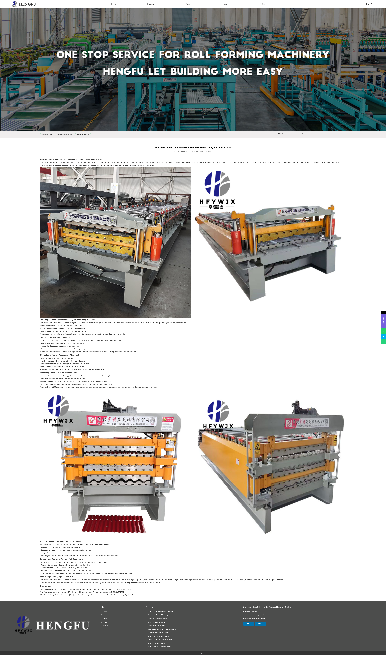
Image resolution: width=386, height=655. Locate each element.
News (225, 4)
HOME (280, 134)
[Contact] (367, 4)
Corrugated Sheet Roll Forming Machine (160, 615)
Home (113, 4)
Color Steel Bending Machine (157, 622)
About (188, 4)
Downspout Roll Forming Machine (158, 632)
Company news (47, 134)
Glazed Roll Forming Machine (157, 618)
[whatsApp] (383, 331)
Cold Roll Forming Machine (156, 643)
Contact (262, 4)
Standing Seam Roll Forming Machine (160, 639)
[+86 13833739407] (383, 341)
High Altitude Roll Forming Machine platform (162, 629)
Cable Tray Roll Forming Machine (158, 636)
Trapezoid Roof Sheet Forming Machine (160, 611)
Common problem (83, 134)
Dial (247, 623)
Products (150, 4)
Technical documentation (65, 134)
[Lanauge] (372, 4)
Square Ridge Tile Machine (156, 625)
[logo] (24, 4)
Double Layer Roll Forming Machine (159, 646)
